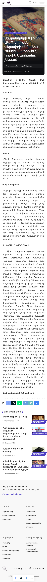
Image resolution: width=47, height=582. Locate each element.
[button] (5, 2)
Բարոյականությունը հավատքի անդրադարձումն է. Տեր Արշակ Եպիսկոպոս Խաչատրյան (15, 433)
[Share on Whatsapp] (19, 403)
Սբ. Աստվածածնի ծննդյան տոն (18, 393)
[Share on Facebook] (15, 578)
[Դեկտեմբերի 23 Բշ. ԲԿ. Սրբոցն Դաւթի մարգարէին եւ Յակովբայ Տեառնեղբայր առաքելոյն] (38, 464)
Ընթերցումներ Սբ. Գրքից (16, 33)
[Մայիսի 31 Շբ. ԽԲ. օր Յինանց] (38, 451)
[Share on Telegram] (26, 578)
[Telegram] (43, 568)
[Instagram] (39, 568)
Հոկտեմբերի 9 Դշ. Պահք (15, 417)
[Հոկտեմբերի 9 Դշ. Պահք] (38, 419)
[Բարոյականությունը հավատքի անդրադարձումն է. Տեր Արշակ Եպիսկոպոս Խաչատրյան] (38, 430)
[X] (33, 568)
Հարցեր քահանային (12, 494)
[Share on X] (21, 578)
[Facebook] (30, 568)
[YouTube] (36, 568)
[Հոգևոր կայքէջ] (9, 2)
